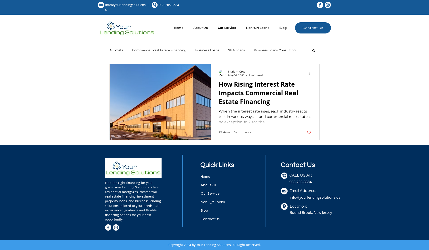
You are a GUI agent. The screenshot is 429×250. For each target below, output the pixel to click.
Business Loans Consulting (275, 50)
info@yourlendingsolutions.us (315, 197)
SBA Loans (236, 50)
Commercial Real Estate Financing (159, 50)
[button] (314, 51)
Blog (204, 210)
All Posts (116, 50)
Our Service (210, 193)
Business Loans (207, 50)
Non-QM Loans (213, 202)
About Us (208, 185)
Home (205, 176)
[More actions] (310, 73)
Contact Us (210, 219)
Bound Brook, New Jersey (311, 212)
